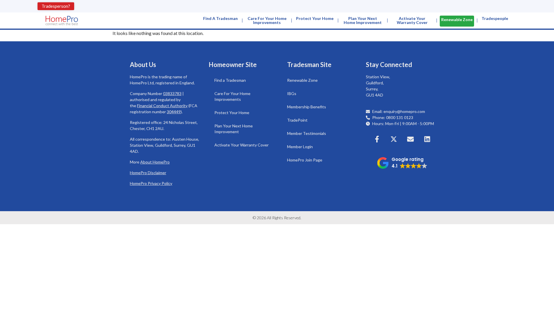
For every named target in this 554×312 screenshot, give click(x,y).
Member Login (300, 146)
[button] (402, 162)
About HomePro (155, 161)
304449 (174, 111)
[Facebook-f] (377, 139)
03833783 (172, 93)
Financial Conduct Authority (162, 105)
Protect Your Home (315, 18)
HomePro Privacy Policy (151, 183)
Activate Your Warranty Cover (412, 20)
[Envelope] (410, 139)
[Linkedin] (427, 139)
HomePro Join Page (304, 159)
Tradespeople (495, 18)
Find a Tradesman (220, 18)
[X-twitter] (393, 139)
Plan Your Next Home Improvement (363, 20)
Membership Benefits (306, 106)
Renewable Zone (457, 19)
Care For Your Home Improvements (267, 20)
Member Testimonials (306, 133)
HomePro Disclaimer (148, 172)
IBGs (291, 93)
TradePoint (297, 120)
